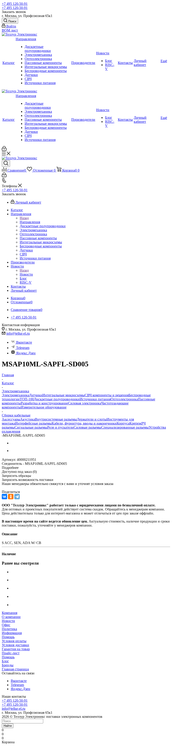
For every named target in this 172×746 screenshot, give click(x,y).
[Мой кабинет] (4, 149)
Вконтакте (24, 342)
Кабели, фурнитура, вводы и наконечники (84, 423)
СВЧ (28, 79)
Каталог (8, 63)
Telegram (22, 348)
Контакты (125, 63)
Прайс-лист (10, 653)
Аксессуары (11, 419)
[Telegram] (17, 496)
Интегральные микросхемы (46, 67)
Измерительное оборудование (44, 407)
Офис (6, 625)
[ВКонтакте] (4, 496)
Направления (26, 39)
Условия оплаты (14, 641)
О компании (11, 617)
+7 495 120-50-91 (15, 4)
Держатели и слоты (92, 419)
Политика (9, 629)
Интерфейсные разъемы (33, 423)
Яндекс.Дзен (26, 353)
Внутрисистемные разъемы (56, 419)
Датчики (31, 75)
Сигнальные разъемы (31, 427)
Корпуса (123, 423)
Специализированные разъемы (125, 427)
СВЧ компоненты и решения (107, 395)
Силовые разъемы (87, 427)
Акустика (27, 419)
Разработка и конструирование (44, 403)
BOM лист (10, 30)
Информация (12, 633)
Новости (102, 53)
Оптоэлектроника (38, 59)
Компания (9, 613)
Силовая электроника (84, 403)
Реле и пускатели (60, 427)
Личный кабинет (140, 63)
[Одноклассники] (10, 496)
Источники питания (40, 83)
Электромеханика (38, 55)
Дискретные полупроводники (38, 49)
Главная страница (15, 669)
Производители (83, 63)
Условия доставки (15, 645)
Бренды (7, 665)
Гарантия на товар (16, 649)
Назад (24, 218)
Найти (8, 725)
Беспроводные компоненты (46, 71)
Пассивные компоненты (43, 63)
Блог (108, 61)
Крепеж (135, 423)
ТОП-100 (27, 399)
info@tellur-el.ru (18, 333)
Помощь (8, 637)
